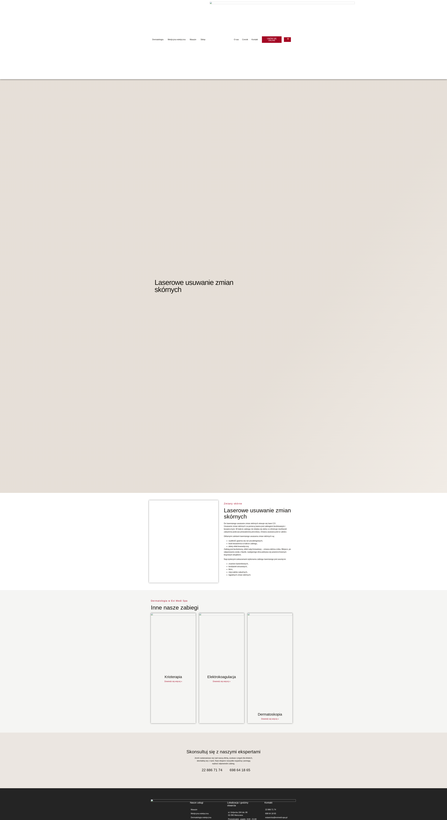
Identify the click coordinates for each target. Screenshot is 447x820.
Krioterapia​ (173, 677)
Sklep (203, 40)
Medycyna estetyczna (177, 40)
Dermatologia (157, 40)
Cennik (245, 40)
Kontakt (255, 40)
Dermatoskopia (270, 714)
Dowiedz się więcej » (173, 681)
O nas (236, 40)
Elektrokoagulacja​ (221, 677)
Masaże (193, 40)
